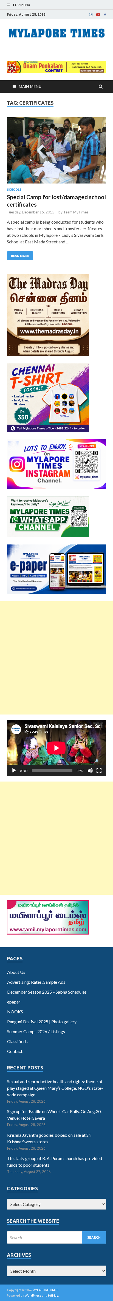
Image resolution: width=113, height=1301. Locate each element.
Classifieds (17, 1041)
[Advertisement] (56, 658)
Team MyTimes (75, 212)
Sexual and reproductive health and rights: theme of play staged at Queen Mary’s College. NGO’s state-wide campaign (55, 1088)
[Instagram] (91, 14)
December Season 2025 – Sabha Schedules (47, 991)
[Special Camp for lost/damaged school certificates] (56, 152)
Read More (20, 255)
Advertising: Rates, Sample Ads (36, 982)
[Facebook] (105, 14)
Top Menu (21, 5)
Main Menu (30, 86)
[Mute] (90, 770)
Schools (14, 189)
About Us (16, 972)
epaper (13, 1001)
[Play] (14, 770)
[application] (56, 748)
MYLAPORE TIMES (45, 1290)
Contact (14, 1051)
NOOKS (15, 1011)
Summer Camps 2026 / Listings (36, 1031)
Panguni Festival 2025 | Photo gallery (42, 1021)
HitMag (53, 1295)
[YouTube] (98, 14)
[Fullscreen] (99, 770)
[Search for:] (56, 1237)
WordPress (33, 1295)
